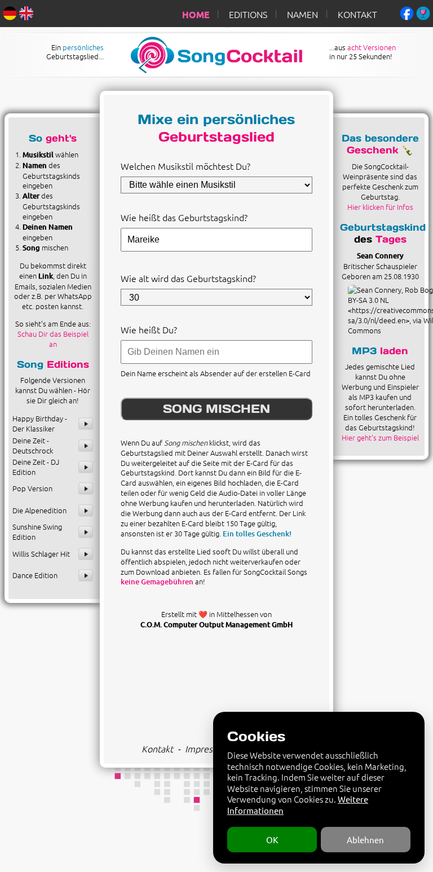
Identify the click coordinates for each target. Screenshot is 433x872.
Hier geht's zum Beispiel (380, 437)
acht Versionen (371, 47)
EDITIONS (248, 14)
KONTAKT (357, 14)
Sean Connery (380, 255)
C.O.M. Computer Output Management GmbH (216, 624)
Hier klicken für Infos (380, 206)
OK (272, 839)
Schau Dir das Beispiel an (53, 338)
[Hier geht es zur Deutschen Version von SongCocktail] (10, 12)
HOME (195, 14)
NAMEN (302, 14)
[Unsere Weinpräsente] (423, 12)
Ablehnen (365, 839)
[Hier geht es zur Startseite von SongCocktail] (207, 70)
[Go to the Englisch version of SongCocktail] (26, 12)
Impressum (207, 748)
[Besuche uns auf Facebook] (407, 12)
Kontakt (157, 748)
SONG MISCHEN (216, 408)
